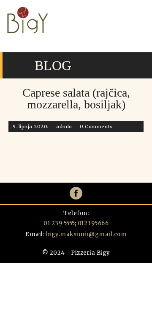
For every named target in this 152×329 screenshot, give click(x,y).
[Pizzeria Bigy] (27, 31)
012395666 (93, 223)
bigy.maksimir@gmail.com (86, 234)
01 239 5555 (59, 223)
